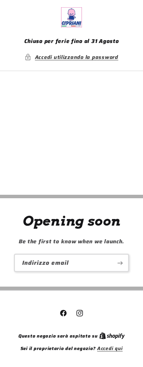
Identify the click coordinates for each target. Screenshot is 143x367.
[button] (71, 57)
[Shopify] (112, 336)
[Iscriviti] (120, 263)
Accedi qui (110, 348)
